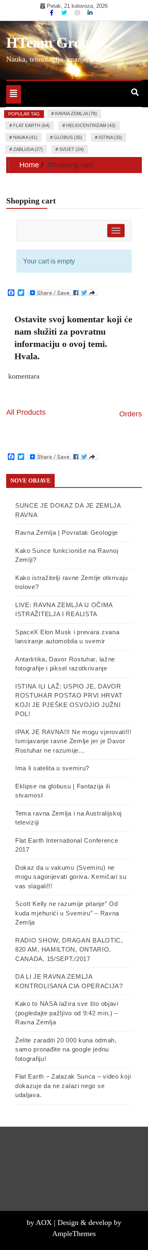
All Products (26, 412)
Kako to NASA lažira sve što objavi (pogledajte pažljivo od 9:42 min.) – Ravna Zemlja (66, 1013)
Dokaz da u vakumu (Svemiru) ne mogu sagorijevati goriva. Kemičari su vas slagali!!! (71, 877)
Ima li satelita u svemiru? (52, 768)
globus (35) (68, 137)
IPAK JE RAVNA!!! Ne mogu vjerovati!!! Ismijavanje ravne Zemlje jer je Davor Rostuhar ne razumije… (73, 741)
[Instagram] (78, 12)
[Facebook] (52, 12)
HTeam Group (52, 43)
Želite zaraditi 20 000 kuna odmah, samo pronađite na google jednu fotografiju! (66, 1049)
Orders (130, 414)
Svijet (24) (71, 149)
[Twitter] (65, 12)
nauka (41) (25, 137)
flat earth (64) (31, 125)
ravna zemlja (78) (76, 113)
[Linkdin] (90, 12)
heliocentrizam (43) (91, 125)
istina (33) (110, 137)
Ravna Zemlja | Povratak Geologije (66, 532)
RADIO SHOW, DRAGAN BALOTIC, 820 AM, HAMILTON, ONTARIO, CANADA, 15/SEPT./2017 (69, 949)
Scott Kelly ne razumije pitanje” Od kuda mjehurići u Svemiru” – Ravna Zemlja (67, 913)
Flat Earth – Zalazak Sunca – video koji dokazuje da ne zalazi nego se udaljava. (73, 1085)
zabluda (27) (28, 149)
